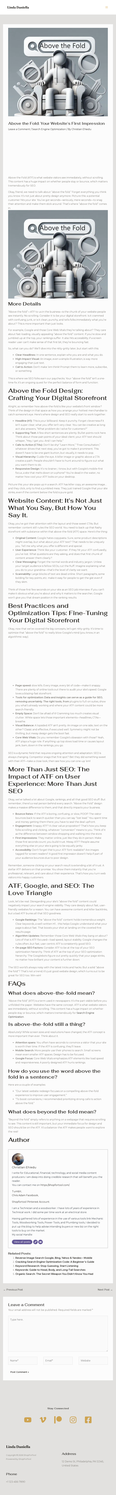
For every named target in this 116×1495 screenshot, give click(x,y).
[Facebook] (88, 1420)
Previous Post (13, 1289)
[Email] (40, 1242)
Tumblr (16, 1191)
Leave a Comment (19, 129)
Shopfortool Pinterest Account (30, 1201)
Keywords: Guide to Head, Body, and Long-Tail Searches (50, 1269)
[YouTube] (28, 1420)
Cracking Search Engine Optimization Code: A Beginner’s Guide (54, 1261)
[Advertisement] (58, 154)
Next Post (105, 1289)
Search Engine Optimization (49, 129)
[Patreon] (58, 1420)
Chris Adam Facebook (25, 1195)
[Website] (35, 1242)
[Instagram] (73, 1420)
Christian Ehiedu (24, 1167)
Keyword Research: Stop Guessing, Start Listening (46, 1266)
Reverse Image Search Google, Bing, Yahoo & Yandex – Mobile (53, 1257)
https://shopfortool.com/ (54, 1185)
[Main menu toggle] (106, 7)
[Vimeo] (43, 1420)
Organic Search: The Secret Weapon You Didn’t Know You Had (54, 1274)
